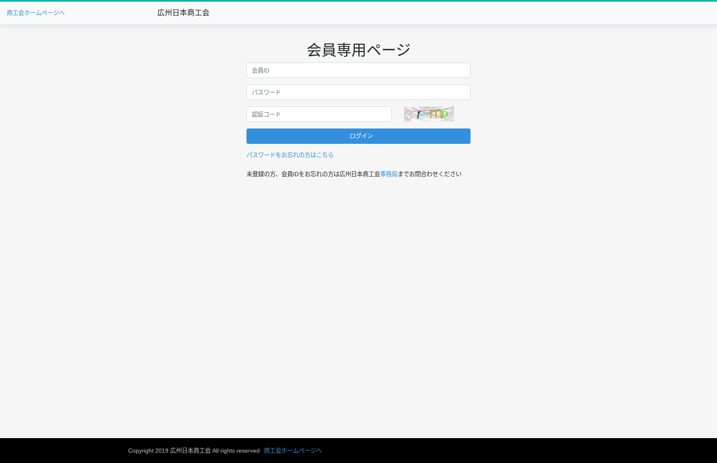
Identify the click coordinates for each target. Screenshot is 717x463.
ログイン (361, 136)
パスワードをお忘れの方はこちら (290, 155)
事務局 (389, 174)
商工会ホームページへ (36, 13)
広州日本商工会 (183, 13)
